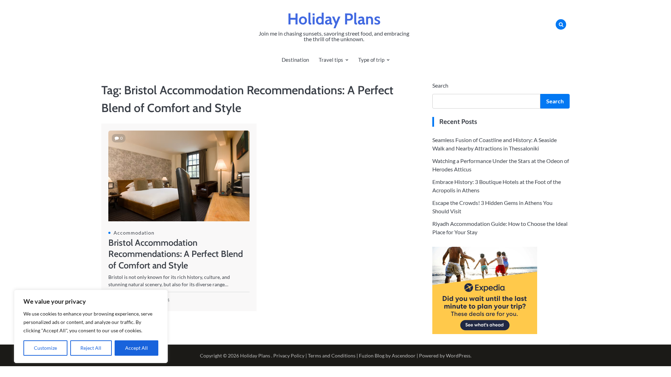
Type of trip (371, 60)
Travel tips (331, 60)
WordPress (458, 355)
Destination (295, 60)
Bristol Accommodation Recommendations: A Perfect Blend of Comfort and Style (175, 254)
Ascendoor (404, 355)
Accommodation (134, 233)
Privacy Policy (288, 355)
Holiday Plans (334, 18)
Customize (45, 348)
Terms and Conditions (331, 355)
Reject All (90, 348)
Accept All (136, 348)
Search (440, 85)
